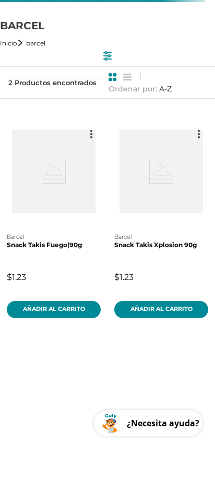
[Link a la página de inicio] (12, 43)
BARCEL (35, 43)
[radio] (113, 77)
